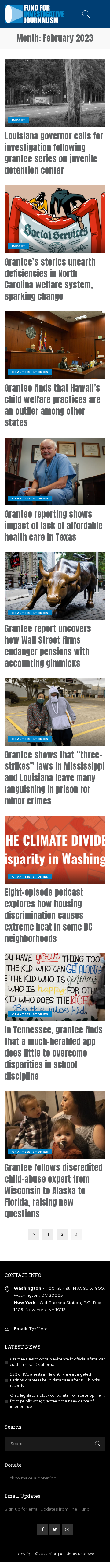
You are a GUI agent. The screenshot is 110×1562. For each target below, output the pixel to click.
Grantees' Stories (30, 372)
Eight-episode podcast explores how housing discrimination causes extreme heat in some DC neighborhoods (49, 915)
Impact (18, 119)
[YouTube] (67, 1529)
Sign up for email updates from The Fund (47, 1509)
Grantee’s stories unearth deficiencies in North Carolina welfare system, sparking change (50, 279)
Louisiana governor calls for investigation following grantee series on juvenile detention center (54, 153)
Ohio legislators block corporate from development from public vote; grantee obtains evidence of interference (57, 1401)
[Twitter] (55, 1529)
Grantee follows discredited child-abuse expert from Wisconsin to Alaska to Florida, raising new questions (54, 1190)
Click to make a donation (30, 1478)
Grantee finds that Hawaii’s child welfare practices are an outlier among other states (53, 405)
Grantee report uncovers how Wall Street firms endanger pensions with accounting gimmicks (48, 645)
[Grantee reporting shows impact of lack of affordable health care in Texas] (55, 471)
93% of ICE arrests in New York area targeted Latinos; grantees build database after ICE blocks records (55, 1380)
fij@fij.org (38, 1328)
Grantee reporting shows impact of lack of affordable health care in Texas (54, 526)
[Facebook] (42, 1529)
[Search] (85, 14)
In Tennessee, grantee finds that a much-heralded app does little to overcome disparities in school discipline (54, 1052)
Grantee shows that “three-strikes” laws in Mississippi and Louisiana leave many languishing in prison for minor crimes (55, 777)
